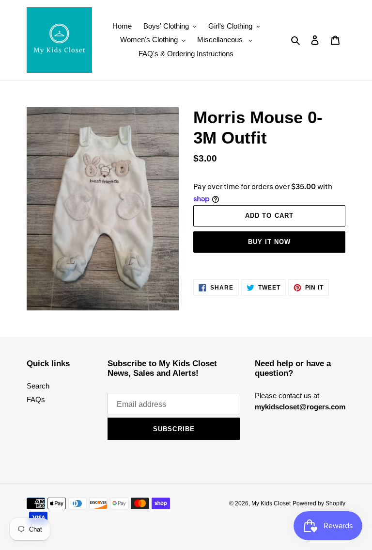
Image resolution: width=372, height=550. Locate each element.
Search (38, 386)
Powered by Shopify (319, 503)
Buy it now (269, 241)
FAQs (36, 399)
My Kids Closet (271, 503)
